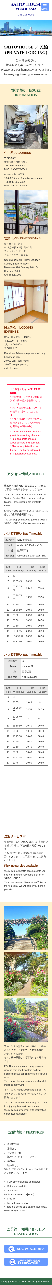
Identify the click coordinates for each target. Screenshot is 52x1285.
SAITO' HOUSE (26, 6)
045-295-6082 (26, 14)
